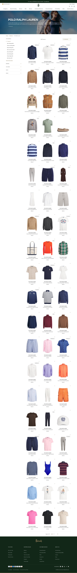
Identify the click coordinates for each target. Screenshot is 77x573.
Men (26, 8)
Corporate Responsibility (59, 552)
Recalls (41, 559)
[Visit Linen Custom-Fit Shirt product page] (32, 43)
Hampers (25, 559)
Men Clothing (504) (10, 43)
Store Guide (10, 552)
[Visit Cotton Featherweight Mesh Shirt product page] (63, 92)
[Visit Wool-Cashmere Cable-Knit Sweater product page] (48, 239)
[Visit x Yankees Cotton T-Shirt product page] (63, 214)
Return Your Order (27, 556)
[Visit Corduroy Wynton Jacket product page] (32, 68)
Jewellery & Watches (39, 8)
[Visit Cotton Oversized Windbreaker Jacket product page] (48, 141)
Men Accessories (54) (10, 49)
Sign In (71, 4)
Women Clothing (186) (10, 45)
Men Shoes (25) (9, 58)
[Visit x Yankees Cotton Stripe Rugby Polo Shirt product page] (63, 43)
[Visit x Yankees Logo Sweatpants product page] (63, 435)
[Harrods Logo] (38, 540)
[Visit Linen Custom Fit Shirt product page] (48, 337)
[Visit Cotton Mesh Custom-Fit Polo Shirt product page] (32, 508)
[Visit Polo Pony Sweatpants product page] (32, 166)
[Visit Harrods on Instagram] (62, 566)
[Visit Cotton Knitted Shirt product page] (32, 263)
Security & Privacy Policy (24, 569)
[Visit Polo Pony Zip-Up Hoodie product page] (63, 288)
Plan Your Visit (10, 550)
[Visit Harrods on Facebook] (60, 566)
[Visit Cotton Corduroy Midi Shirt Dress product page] (63, 166)
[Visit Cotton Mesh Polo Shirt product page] (48, 508)
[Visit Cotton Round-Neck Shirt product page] (48, 190)
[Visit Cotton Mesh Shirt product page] (48, 214)
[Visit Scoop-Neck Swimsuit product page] (48, 459)
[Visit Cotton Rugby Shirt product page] (32, 312)
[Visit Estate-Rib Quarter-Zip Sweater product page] (48, 312)
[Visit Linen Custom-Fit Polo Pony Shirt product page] (63, 361)
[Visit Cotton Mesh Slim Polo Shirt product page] (48, 288)
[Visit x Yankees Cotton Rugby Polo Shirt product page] (32, 288)
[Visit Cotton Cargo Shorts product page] (63, 386)
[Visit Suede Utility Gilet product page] (48, 92)
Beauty (30, 8)
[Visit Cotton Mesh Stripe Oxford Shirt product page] (32, 386)
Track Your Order (27, 554)
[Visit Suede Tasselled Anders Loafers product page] (63, 117)
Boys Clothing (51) (10, 51)
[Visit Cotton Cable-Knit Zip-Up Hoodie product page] (32, 214)
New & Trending (13, 8)
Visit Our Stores (70, 8)
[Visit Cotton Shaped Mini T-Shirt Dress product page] (63, 263)
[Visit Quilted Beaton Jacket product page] (48, 68)
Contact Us (41, 556)
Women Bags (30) (10, 55)
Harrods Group (57, 550)
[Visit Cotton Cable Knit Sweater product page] (63, 68)
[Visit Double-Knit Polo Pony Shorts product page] (63, 190)
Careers (56, 554)
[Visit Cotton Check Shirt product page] (63, 239)
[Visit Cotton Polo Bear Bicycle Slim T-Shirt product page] (63, 484)
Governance (57, 559)
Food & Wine (57, 8)
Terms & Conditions (16, 569)
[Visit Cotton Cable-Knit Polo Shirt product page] (48, 117)
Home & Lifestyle (49, 8)
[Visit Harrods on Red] (66, 566)
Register (73, 4)
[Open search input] (69, 6)
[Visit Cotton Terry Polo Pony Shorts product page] (48, 166)
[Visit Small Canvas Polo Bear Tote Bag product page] (32, 239)
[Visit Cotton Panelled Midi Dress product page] (32, 190)
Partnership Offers (43, 552)
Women (20, 8)
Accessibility (10, 569)
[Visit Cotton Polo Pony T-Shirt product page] (32, 410)
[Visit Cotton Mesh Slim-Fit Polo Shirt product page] (63, 508)
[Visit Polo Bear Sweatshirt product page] (32, 117)
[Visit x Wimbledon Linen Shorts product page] (32, 337)
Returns (25, 552)
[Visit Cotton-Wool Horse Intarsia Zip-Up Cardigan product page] (32, 92)
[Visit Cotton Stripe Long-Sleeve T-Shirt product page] (32, 459)
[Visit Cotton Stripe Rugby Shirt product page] (32, 141)
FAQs (40, 554)
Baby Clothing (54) (10, 47)
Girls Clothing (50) (10, 53)
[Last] (57, 534)
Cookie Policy (42, 561)
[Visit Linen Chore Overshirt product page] (63, 141)
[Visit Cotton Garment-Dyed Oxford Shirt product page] (32, 484)
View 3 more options (9, 60)
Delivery (25, 550)
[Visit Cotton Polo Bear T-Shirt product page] (48, 484)
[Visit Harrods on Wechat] (68, 566)
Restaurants (10, 554)
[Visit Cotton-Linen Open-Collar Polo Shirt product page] (48, 435)
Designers (6, 8)
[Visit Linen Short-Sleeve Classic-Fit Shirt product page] (48, 43)
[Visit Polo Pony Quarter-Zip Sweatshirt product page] (63, 312)
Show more (11, 26)
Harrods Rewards (42, 550)
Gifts (63, 8)
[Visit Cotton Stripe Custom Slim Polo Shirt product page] (63, 459)
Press (56, 556)
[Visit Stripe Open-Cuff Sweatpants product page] (48, 386)
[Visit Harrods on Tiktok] (64, 566)
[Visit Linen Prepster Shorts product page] (32, 435)
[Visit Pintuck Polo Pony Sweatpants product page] (48, 410)
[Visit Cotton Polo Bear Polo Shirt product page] (48, 263)
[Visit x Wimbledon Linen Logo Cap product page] (63, 410)
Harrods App (26, 561)
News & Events (10, 556)
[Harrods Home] (38, 5)
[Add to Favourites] (39, 43)
